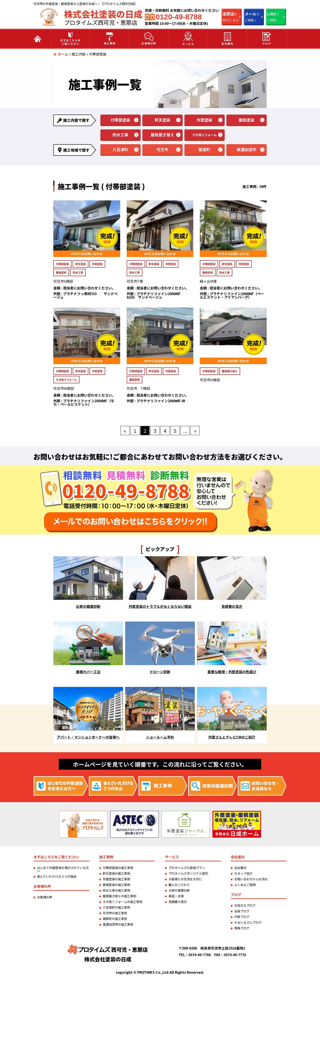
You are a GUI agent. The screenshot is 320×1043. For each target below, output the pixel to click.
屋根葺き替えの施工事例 (119, 896)
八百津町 (120, 149)
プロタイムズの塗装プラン (186, 867)
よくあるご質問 (245, 884)
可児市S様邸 (63, 281)
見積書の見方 (177, 901)
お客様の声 (148, 43)
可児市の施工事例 (115, 913)
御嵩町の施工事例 (115, 918)
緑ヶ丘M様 (208, 281)
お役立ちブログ (245, 905)
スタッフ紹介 (243, 873)
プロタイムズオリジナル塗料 (188, 873)
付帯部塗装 (120, 120)
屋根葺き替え (162, 134)
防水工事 (120, 134)
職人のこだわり (179, 884)
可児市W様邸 (63, 388)
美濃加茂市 (246, 149)
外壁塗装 (204, 120)
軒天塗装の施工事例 (116, 873)
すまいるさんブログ (248, 922)
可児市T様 (135, 281)
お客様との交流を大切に (185, 879)
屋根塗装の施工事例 (116, 884)
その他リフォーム (204, 134)
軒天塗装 (162, 120)
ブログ (266, 43)
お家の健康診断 (179, 890)
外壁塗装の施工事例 (116, 879)
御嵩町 (204, 149)
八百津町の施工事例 (116, 907)
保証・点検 (176, 896)
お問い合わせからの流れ (251, 879)
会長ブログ (241, 911)
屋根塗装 (246, 120)
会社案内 (227, 43)
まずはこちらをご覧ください (70, 42)
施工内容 (79, 54)
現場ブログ (241, 928)
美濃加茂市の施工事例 (118, 924)
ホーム (63, 54)
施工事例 (110, 43)
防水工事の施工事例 (116, 890)
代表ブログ (241, 916)
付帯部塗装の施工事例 (118, 867)
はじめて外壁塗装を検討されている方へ (63, 869)
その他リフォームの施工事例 (122, 901)
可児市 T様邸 (138, 388)
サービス (188, 44)
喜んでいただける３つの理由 (56, 876)
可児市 (162, 149)
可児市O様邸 (210, 380)
